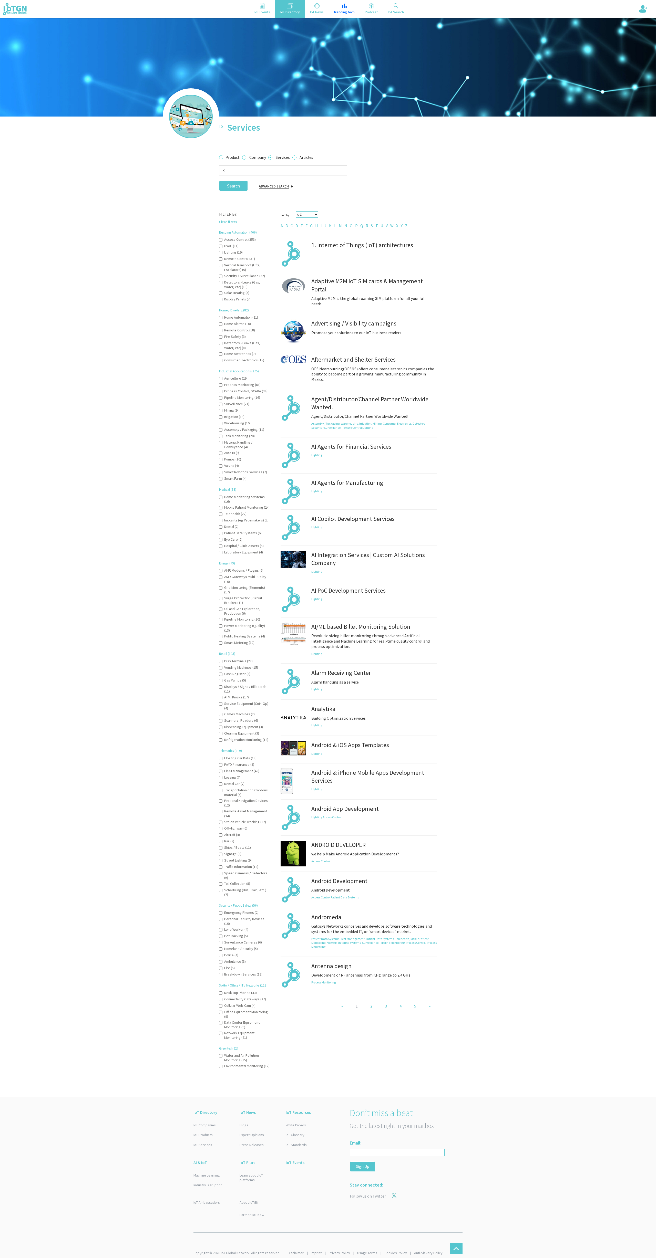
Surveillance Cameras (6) (243, 942)
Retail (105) (227, 654)
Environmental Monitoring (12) (247, 1066)
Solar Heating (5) (236, 292)
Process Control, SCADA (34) (246, 391)
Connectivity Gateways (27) (245, 999)
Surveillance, (371, 943)
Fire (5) (229, 968)
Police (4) (231, 955)
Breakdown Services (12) (243, 974)
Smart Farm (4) (235, 478)
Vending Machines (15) (241, 667)
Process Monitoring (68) (242, 384)
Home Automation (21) (241, 317)
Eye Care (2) (233, 539)
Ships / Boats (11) (237, 847)
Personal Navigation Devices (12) (246, 803)
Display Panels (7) (237, 299)
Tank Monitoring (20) (239, 436)
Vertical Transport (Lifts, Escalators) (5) (242, 267)
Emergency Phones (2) (241, 912)
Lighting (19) (233, 252)
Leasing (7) (232, 777)
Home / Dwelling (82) (234, 310)
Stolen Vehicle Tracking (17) (245, 822)
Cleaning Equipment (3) (241, 733)
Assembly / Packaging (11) (244, 429)
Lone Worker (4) (236, 929)
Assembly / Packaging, (326, 423)
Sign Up (362, 1166)
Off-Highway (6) (235, 828)
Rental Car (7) (234, 783)
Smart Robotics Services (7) (245, 472)
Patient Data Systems (345, 897)
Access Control (332, 817)
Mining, (378, 423)
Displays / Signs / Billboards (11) (245, 689)
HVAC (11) (231, 246)
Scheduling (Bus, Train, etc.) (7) (245, 892)
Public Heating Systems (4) (244, 636)
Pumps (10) (232, 459)
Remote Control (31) (239, 258)
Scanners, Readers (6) (241, 720)
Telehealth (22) (235, 513)
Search (233, 186)
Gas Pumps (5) (235, 680)
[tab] (262, 9)
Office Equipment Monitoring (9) (246, 1014)
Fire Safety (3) (235, 336)
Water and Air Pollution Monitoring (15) (241, 1057)
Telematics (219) (230, 751)
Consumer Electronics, (398, 423)
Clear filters (228, 221)
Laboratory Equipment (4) (243, 552)
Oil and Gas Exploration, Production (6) (242, 611)
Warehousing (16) (237, 423)
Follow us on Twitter (368, 1196)
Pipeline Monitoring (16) (242, 397)
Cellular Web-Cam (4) (239, 1005)
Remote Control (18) (239, 330)
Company (257, 157)
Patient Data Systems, (380, 939)
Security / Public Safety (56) (238, 905)
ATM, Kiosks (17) (236, 697)
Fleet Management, (353, 939)
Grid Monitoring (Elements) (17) (244, 589)
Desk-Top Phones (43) (240, 992)
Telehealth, (403, 939)
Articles (306, 157)
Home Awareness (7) (240, 353)
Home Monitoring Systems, (344, 943)
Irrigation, (366, 423)
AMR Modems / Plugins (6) (243, 570)
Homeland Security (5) (241, 948)
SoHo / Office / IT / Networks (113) (243, 985)
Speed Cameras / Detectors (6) (245, 875)
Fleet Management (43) (241, 771)
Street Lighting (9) (238, 860)
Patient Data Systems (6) (243, 533)
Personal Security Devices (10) (244, 921)
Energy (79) (227, 563)
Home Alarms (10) (237, 323)
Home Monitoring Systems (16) (244, 499)
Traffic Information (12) (241, 866)
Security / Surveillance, (326, 427)
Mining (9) (231, 410)
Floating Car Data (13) (240, 758)
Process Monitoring (323, 982)
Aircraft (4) (232, 834)
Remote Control (352, 427)
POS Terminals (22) (238, 661)
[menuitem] (282, 225)
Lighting (367, 427)
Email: (355, 1143)
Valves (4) (231, 465)
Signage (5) (232, 854)
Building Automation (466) (238, 232)
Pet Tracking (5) (236, 936)
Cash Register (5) (237, 674)
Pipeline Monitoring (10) (242, 619)
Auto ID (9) (232, 452)
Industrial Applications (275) (239, 371)
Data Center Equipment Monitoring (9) (242, 1024)
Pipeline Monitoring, (393, 943)
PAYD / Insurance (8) (239, 764)
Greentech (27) (229, 1048)
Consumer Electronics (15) (244, 360)
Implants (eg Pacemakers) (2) (246, 520)
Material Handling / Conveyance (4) (238, 444)
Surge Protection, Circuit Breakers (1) (243, 600)
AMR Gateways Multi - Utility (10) (245, 579)
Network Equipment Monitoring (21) (239, 1035)
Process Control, (416, 943)
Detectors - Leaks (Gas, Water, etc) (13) (242, 284)
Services (283, 157)
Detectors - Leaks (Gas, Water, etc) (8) (242, 345)
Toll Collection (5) (237, 883)
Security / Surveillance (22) (244, 276)
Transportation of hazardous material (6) (246, 792)
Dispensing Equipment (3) (243, 727)
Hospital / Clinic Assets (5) (244, 545)
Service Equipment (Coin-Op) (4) (246, 705)
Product (232, 157)
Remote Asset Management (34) (245, 813)
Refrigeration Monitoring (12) (246, 739)
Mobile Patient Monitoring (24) (247, 507)
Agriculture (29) (236, 378)
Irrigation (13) (234, 416)
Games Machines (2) (239, 714)
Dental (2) (231, 526)
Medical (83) (227, 489)
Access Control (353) (240, 239)
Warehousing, (350, 423)
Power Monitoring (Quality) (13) (244, 628)
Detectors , (419, 423)
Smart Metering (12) (239, 642)
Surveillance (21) (236, 404)
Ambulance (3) (235, 961)
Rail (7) (229, 841)
